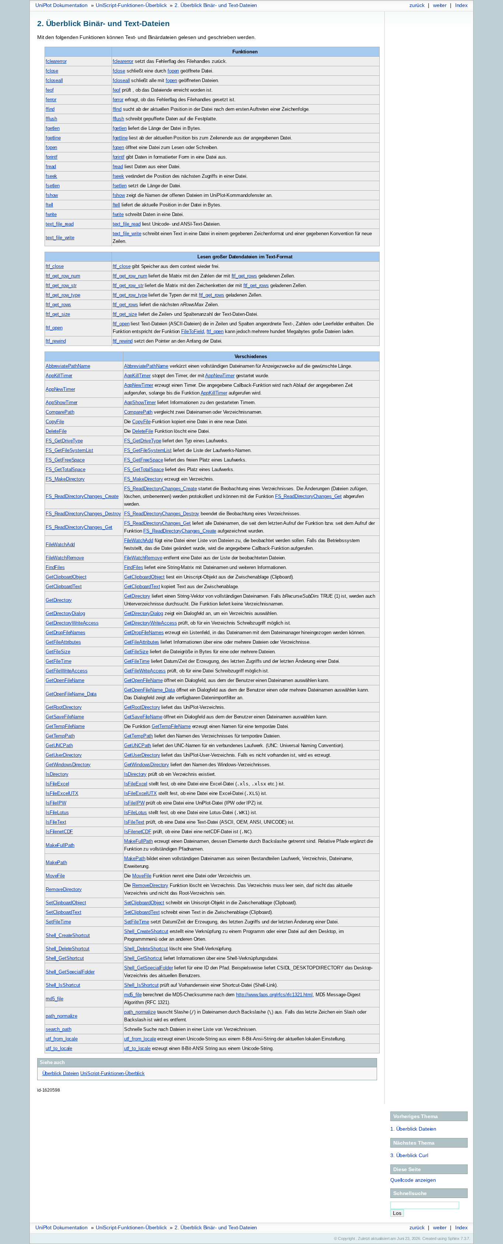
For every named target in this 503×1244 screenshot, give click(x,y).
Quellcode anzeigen (413, 1180)
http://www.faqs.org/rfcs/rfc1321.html (274, 994)
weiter (440, 5)
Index (461, 5)
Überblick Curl (409, 1155)
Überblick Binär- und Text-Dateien (216, 5)
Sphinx (454, 1238)
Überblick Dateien (413, 1129)
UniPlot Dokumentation (61, 5)
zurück (417, 5)
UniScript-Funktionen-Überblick (131, 5)
